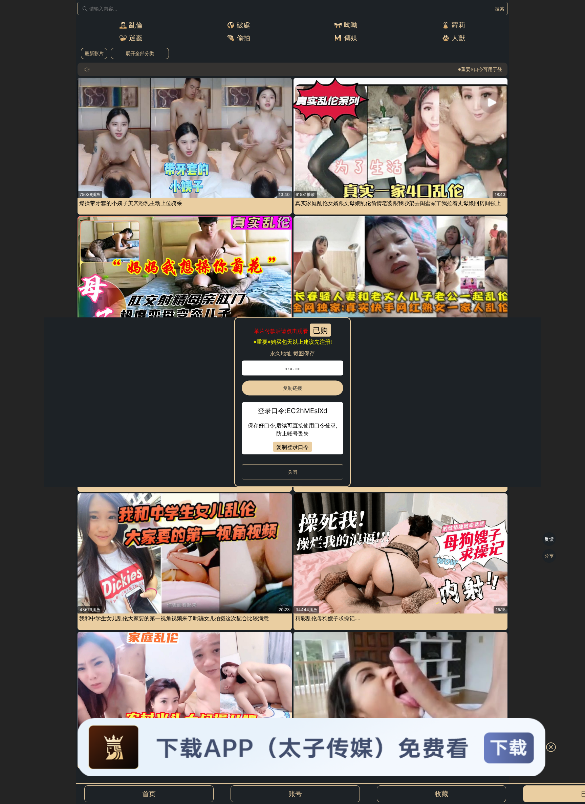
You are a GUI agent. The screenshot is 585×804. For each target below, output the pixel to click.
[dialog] (292, 402)
